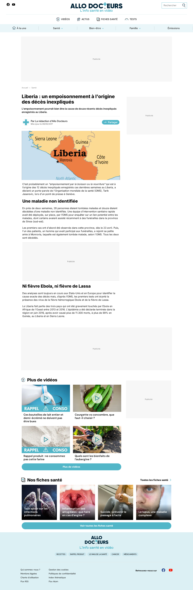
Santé (56, 28)
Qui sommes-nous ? (30, 569)
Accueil (25, 88)
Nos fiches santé (44, 480)
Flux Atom (53, 581)
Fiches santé (109, 19)
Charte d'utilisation (30, 577)
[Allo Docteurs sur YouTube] (13, 4)
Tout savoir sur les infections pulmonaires (35, 512)
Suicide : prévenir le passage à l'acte (113, 513)
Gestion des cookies (58, 569)
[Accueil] (96, 542)
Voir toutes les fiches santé (96, 525)
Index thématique (57, 577)
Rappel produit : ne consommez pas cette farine (44, 457)
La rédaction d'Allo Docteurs (51, 121)
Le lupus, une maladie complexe (153, 513)
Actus (85, 19)
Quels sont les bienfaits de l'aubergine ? (92, 457)
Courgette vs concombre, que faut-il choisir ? (94, 416)
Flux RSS (24, 581)
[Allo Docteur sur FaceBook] (8, 4)
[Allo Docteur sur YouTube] (170, 570)
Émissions (174, 28)
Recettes (61, 554)
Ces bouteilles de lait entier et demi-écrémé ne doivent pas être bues (43, 418)
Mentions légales (29, 573)
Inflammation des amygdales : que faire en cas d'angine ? (76, 512)
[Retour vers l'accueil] (96, 7)
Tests (133, 19)
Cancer (115, 554)
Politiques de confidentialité (62, 573)
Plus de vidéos (42, 379)
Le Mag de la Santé (98, 554)
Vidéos (65, 19)
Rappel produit (77, 554)
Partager (113, 122)
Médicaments (130, 554)
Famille (134, 28)
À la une (21, 28)
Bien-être (95, 28)
